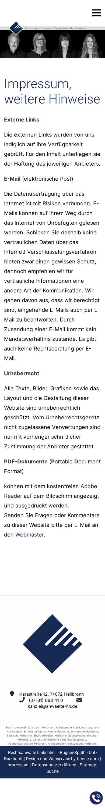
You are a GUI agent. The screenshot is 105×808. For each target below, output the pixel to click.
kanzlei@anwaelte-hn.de (52, 706)
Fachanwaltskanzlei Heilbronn (27, 743)
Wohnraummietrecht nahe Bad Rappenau (59, 739)
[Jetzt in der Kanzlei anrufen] (96, 798)
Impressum (17, 764)
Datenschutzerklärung (54, 764)
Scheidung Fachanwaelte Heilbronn (46, 731)
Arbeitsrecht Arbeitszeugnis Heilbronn (72, 743)
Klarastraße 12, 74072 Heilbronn (51, 694)
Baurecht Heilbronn (19, 735)
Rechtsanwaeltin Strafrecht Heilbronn (30, 727)
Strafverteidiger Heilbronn (50, 735)
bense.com (88, 758)
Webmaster (29, 534)
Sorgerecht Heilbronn (84, 731)
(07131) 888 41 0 (46, 700)
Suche (52, 771)
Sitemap (88, 764)
